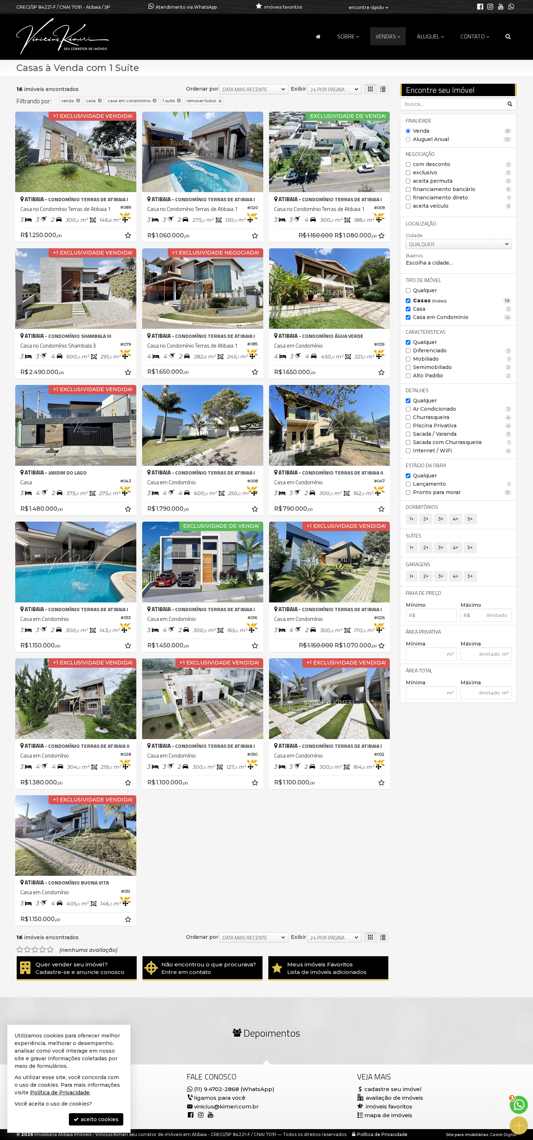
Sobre (346, 36)
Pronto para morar (461, 492)
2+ (426, 519)
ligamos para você (219, 1097)
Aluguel (428, 36)
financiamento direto (461, 197)
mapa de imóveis (388, 1115)
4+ (455, 519)
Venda (461, 131)
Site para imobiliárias (467, 1134)
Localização (421, 223)
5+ (470, 519)
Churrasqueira (461, 417)
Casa (461, 309)
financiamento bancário (461, 189)
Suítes (413, 535)
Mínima (415, 644)
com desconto (461, 164)
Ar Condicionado (461, 409)
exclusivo (461, 172)
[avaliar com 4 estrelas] (42, 949)
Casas (461, 300)
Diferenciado (461, 350)
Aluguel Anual (461, 139)
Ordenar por (202, 89)
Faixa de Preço (423, 593)
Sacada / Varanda (461, 434)
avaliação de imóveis (393, 1097)
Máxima (470, 644)
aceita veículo (461, 206)
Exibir (298, 89)
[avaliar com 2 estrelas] (27, 949)
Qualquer (425, 290)
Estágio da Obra (426, 465)
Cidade (414, 235)
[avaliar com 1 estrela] (19, 949)
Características (426, 332)
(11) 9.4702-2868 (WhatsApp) (234, 1089)
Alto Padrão (461, 375)
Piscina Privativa (461, 425)
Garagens (418, 564)
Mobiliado (461, 359)
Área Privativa (423, 631)
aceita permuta (461, 181)
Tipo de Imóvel (423, 280)
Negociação (420, 154)
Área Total (419, 670)
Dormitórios (422, 507)
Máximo (470, 605)
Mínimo (416, 605)
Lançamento (461, 484)
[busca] (508, 36)
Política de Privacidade (382, 1134)
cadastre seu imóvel (393, 1089)
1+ (412, 519)
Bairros (414, 255)
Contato (472, 36)
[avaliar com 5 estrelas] (50, 949)
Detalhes (417, 390)
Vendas (386, 36)
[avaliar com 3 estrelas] (35, 949)
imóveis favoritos (389, 1106)
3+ (440, 519)
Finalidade (418, 120)
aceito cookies (99, 1119)
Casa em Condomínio (461, 317)
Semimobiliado (461, 367)
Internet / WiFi (461, 450)
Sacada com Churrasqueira (461, 442)
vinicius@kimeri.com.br (226, 1106)
